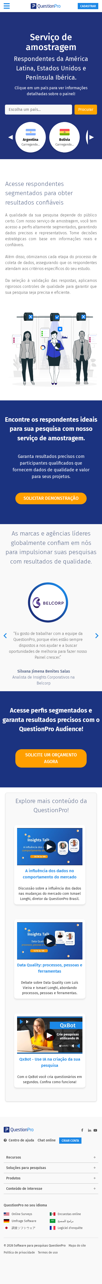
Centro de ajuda (21, 1140)
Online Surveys (22, 1214)
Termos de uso (48, 1252)
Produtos (13, 1178)
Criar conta (70, 1140)
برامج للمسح (66, 1221)
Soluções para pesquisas (26, 1168)
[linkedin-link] (89, 1130)
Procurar (85, 109)
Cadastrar (88, 6)
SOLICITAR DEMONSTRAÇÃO (51, 498)
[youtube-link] (95, 1130)
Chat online (47, 1140)
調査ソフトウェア (23, 1228)
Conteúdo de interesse (24, 1189)
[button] (5, 636)
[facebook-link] (82, 1130)
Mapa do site (77, 1245)
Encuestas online (69, 1214)
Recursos (13, 1157)
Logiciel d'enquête (70, 1228)
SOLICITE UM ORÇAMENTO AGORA (51, 758)
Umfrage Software (24, 1221)
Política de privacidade (19, 1252)
